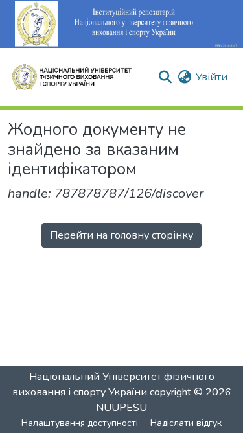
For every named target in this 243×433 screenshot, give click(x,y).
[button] (77, 77)
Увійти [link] (211, 77)
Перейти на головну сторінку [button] (121, 235)
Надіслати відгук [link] (186, 423)
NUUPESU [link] (121, 408)
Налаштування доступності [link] (79, 423)
